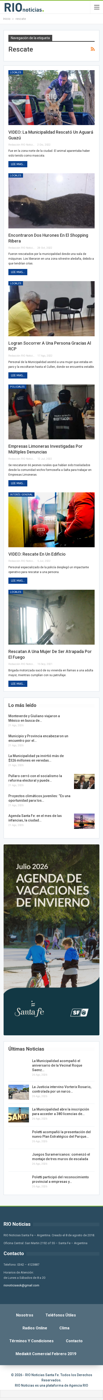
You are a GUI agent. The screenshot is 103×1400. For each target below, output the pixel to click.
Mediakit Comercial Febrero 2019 (46, 1354)
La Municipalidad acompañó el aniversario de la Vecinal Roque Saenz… (57, 1065)
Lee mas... (18, 164)
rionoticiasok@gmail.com (21, 1285)
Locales (15, 72)
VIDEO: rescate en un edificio (37, 554)
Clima (64, 1328)
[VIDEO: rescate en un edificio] (51, 519)
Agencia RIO (78, 1385)
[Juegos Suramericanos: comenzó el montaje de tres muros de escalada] (18, 1160)
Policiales (17, 386)
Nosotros (24, 1315)
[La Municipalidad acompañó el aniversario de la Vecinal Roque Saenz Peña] (18, 1066)
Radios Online (35, 1328)
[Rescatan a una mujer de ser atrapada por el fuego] (51, 617)
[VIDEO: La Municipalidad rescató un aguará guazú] (51, 97)
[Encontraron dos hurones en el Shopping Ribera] (51, 200)
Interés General (21, 494)
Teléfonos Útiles (61, 1315)
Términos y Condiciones (31, 1341)
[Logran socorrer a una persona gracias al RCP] (51, 308)
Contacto (74, 1341)
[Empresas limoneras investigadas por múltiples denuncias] (51, 411)
